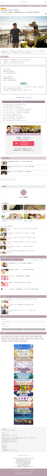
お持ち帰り (16, 341)
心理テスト (41, 5)
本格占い (16, 10)
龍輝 (11, 336)
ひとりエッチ (18, 5)
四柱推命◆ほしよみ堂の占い (29, 466)
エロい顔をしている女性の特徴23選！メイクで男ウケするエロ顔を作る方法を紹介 (24, 289)
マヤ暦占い (20, 465)
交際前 (9, 338)
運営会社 (14, 470)
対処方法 (37, 338)
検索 (23, 329)
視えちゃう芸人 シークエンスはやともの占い (23, 459)
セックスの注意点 (6, 336)
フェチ (33, 338)
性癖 (13, 338)
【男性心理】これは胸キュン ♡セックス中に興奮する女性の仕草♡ (21, 269)
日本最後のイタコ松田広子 (19, 461)
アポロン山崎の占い (19, 462)
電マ (40, 336)
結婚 (32, 336)
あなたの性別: (6, 73)
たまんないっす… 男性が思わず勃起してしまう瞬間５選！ (20, 276)
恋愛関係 (4, 338)
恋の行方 (23, 336)
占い (6, 5)
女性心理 (27, 338)
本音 (42, 338)
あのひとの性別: (6, 80)
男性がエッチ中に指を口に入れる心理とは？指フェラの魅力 (20, 282)
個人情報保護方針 (14, 90)
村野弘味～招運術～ (28, 461)
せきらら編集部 (23, 197)
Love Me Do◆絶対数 (20, 460)
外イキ (28, 336)
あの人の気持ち (3, 8)
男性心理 (29, 5)
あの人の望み (5, 341)
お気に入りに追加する (7, 178)
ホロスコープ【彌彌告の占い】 (18, 466)
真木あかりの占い (27, 460)
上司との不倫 (17, 336)
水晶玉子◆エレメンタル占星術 (28, 458)
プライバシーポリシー (25, 470)
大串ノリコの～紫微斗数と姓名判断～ (23, 464)
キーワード (4, 319)
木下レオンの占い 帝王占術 (17, 458)
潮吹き (17, 338)
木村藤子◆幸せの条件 (27, 462)
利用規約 (18, 470)
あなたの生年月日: (7, 69)
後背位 (36, 336)
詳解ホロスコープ (25, 465)
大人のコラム (12, 259)
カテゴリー (4, 324)
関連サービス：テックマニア (20, 472)
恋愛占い (11, 10)
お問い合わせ (32, 470)
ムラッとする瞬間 (24, 341)
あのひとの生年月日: (7, 76)
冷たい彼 (10, 341)
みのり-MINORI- (29, 472)
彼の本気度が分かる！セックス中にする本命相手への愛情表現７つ (21, 263)
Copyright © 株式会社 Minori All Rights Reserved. (23, 473)
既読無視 (22, 338)
